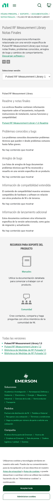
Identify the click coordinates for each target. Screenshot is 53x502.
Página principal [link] (9, 13)
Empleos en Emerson (15, 438)
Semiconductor (39, 398)
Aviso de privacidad (12, 471)
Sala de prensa (33, 438)
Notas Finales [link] (8, 16)
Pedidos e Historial (39, 413)
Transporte (10, 402)
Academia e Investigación (15, 391)
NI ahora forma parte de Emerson (18, 434)
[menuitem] (39, 6)
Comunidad (26, 309)
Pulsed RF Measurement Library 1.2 (22, 346)
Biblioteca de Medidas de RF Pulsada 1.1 (25, 350)
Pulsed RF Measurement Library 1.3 (23, 343)
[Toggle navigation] (15, 5)
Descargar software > (13, 55)
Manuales (26, 271)
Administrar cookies (26, 496)
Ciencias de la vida (22, 398)
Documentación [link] (40, 13)
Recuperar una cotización (17, 416)
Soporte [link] (24, 13)
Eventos (25, 441)
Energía (31, 395)
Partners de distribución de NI (16, 413)
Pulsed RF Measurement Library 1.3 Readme (25, 123)
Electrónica (20, 395)
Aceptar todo (26, 488)
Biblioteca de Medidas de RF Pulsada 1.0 (25, 353)
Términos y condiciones (40, 416)
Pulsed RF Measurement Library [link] (34, 16)
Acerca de (39, 434)
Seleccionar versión (11, 70)
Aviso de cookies (31, 471)
